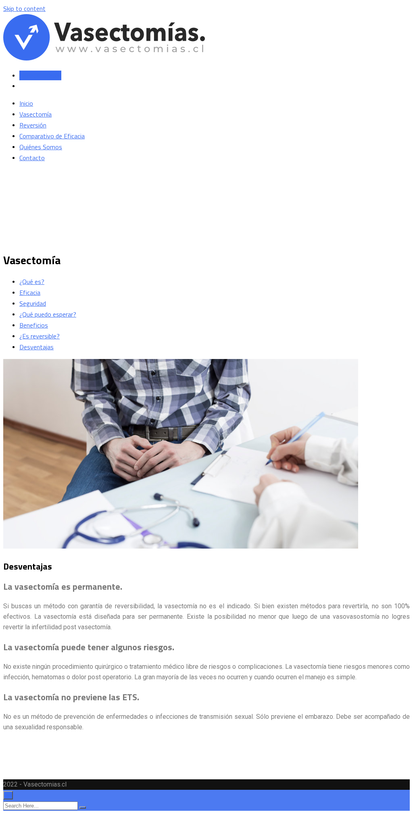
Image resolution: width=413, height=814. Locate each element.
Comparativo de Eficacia (52, 136)
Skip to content (24, 8)
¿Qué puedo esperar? (47, 314)
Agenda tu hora (40, 75)
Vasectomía (35, 114)
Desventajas (36, 347)
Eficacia (29, 292)
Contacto (32, 158)
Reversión (32, 125)
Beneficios (33, 325)
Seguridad (32, 303)
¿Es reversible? (39, 336)
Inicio (26, 103)
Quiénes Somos (40, 147)
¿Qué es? (31, 281)
